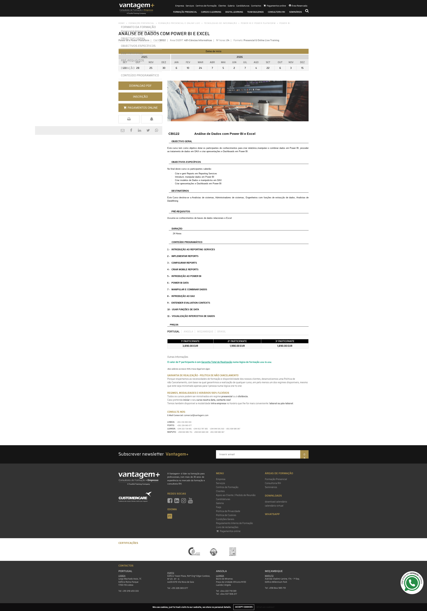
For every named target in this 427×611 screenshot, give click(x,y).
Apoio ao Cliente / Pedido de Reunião (236, 495)
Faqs (218, 507)
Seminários (295, 11)
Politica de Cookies (226, 515)
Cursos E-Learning (211, 11)
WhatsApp (272, 514)
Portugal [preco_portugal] (173, 331)
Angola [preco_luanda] (188, 331)
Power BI (284, 23)
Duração (128, 68)
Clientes (222, 5)
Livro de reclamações (227, 527)
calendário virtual (274, 506)
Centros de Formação (206, 5)
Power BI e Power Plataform (258, 23)
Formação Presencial (185, 11)
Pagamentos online (230, 531)
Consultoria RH (276, 11)
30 (163, 68)
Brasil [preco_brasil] (221, 331)
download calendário (276, 502)
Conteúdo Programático (140, 75)
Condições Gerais (225, 519)
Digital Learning (234, 11)
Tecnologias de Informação (220, 23)
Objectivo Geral (133, 38)
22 (268, 68)
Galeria (231, 5)
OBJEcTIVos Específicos (138, 46)
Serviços (190, 5)
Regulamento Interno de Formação (234, 523)
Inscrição (140, 96)
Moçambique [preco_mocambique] (205, 331)
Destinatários (132, 53)
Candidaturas (242, 5)
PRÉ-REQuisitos (132, 60)
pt (169, 516)
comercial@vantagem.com (196, 415)
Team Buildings (255, 11)
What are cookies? (265, 607)
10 (188, 68)
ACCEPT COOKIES (244, 607)
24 (200, 68)
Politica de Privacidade (228, 511)
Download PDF (140, 85)
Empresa (179, 5)
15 (302, 68)
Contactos (256, 5)
